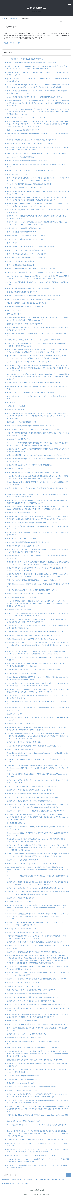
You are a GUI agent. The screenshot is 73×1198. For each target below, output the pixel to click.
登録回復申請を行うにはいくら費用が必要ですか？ (24, 1020)
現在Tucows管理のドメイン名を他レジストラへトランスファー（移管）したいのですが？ (38, 1139)
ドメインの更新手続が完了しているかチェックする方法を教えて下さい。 (32, 288)
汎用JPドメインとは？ (14, 714)
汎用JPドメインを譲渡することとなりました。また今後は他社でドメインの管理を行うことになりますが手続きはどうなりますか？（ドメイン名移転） (37, 883)
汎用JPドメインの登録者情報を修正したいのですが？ (25, 932)
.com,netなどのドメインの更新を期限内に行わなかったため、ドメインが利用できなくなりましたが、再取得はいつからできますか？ (37, 148)
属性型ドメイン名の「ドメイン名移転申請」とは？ (24, 538)
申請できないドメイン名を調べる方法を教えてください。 (26, 228)
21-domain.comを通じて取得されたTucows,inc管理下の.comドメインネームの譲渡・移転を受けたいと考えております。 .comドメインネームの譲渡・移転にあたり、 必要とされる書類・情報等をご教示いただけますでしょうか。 (38, 123)
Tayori (36, 1194)
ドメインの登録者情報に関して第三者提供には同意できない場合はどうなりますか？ (36, 295)
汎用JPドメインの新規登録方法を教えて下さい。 (24, 1090)
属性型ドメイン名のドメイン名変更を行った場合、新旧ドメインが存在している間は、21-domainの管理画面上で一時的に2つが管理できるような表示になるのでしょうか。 (38, 507)
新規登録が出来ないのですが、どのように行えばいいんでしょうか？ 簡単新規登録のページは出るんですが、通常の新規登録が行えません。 (37, 840)
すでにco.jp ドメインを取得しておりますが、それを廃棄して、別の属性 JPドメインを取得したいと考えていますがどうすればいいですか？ (37, 550)
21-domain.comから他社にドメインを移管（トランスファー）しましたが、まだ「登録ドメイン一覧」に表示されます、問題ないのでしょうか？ (37, 318)
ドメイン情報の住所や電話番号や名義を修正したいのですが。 (28, 160)
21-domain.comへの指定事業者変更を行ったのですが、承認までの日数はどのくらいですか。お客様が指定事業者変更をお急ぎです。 (37, 678)
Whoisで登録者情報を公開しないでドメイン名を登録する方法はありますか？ (33, 299)
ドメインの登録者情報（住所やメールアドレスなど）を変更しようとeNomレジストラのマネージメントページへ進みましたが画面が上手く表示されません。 (38, 179)
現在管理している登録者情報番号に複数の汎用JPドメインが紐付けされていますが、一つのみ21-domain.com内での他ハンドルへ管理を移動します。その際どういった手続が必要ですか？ (37, 767)
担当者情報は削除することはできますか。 (21, 609)
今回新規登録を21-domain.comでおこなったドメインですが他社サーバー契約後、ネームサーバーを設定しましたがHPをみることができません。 (37, 204)
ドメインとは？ (12, 243)
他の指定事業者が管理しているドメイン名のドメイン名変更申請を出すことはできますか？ (36, 702)
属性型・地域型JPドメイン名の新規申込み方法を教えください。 (29, 593)
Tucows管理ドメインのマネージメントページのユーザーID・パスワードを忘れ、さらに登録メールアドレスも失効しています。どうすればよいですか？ (38, 1150)
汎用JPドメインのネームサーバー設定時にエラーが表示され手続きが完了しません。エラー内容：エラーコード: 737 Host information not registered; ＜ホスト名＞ (37, 805)
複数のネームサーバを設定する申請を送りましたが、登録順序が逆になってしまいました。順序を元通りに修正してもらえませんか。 (36, 664)
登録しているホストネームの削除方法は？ (21, 749)
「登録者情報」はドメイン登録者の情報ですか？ (23, 1079)
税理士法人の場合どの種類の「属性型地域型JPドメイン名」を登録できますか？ (34, 580)
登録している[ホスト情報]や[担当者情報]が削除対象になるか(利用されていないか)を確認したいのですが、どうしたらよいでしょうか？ (37, 614)
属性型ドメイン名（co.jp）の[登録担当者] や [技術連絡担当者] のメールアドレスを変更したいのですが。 (38, 527)
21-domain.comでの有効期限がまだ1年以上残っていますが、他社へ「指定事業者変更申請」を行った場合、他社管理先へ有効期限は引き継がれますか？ (37, 444)
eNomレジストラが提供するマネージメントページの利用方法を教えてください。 (35, 97)
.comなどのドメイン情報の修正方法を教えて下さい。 (25, 59)
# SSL (12, 1183)
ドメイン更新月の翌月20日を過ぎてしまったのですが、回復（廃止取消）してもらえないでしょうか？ (37, 1029)
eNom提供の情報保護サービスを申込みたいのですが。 (26, 306)
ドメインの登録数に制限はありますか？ (20, 265)
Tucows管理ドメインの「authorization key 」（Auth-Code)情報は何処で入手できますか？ (36, 1126)
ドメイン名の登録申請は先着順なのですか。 (22, 232)
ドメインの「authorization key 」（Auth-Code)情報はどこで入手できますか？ (34, 62)
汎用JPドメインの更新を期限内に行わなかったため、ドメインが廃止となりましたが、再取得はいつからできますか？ (37, 781)
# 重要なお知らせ (15, 1180)
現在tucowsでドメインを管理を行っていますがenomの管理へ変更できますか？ (34, 382)
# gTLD (35, 1180)
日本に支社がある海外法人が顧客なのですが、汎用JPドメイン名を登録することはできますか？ (37, 1042)
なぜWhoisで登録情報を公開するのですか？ (22, 292)
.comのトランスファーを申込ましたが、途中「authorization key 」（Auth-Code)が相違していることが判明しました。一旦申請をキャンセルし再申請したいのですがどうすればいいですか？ (38, 376)
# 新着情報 (5, 1180)
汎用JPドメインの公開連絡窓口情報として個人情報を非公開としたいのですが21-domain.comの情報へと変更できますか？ (35, 923)
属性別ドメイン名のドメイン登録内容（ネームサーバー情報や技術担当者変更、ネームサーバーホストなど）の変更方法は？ (37, 569)
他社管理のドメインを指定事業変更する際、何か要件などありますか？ (31, 793)
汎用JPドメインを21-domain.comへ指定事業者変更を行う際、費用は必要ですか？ (35, 811)
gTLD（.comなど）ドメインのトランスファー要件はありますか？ (29, 362)
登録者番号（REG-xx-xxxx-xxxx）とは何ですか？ (23, 1083)
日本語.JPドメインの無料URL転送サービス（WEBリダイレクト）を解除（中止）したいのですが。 (38, 760)
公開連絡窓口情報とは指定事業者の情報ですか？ (23, 1076)
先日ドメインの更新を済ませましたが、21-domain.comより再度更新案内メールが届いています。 (37, 283)
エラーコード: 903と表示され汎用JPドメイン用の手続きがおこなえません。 (33, 797)
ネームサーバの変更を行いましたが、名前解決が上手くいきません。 (30, 184)
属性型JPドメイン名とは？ (16, 409)
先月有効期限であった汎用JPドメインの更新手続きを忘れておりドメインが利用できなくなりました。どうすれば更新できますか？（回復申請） (37, 728)
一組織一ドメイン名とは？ (16, 406)
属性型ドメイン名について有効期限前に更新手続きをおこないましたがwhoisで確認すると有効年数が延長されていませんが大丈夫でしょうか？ (38, 501)
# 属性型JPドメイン (58, 1180)
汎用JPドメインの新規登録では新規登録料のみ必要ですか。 (27, 993)
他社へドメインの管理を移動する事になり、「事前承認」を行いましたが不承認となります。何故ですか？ (37, 775)
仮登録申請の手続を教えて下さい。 (19, 468)
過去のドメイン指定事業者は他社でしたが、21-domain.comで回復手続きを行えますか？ (37, 1024)
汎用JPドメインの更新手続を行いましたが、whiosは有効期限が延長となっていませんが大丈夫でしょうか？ (38, 946)
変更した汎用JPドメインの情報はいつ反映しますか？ (25, 982)
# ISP (17, 1183)
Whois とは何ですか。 (14, 310)
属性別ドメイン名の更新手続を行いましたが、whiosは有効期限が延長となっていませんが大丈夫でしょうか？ (38, 460)
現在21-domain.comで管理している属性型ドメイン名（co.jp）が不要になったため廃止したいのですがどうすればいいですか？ (38, 495)
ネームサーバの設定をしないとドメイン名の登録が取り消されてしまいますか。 (34, 635)
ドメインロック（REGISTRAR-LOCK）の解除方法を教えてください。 (30, 170)
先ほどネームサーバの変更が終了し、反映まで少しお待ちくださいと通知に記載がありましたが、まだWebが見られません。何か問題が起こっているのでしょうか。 (37, 652)
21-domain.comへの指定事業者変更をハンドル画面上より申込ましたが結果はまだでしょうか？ (37, 877)
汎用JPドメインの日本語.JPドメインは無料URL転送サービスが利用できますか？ (35, 942)
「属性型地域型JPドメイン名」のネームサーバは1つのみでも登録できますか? (33, 669)
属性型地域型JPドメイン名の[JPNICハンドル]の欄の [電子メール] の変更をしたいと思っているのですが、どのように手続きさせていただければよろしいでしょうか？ (37, 575)
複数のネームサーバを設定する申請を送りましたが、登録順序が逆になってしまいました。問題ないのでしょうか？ (36, 217)
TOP (3, 18)
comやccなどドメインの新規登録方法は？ (21, 157)
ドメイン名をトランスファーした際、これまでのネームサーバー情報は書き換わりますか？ (36, 397)
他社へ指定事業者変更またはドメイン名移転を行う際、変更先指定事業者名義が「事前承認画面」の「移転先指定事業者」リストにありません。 (37, 937)
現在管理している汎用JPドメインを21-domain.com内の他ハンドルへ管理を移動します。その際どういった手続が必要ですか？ (37, 754)
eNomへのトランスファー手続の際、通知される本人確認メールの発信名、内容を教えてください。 (38, 387)
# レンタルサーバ (26, 1183)
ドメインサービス (13, 18)
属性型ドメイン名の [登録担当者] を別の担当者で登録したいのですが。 (31, 425)
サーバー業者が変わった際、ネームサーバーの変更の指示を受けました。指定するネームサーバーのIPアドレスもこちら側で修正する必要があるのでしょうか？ (37, 198)
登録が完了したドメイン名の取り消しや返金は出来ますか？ (27, 250)
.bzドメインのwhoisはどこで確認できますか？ (23, 130)
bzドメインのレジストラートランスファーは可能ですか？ (27, 117)
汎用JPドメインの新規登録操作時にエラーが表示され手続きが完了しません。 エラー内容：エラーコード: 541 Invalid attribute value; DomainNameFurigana (37, 1095)
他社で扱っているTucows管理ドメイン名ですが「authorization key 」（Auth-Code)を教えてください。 (37, 1116)
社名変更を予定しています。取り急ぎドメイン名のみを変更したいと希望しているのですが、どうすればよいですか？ (37, 696)
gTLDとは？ (11, 402)
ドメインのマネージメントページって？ (20, 174)
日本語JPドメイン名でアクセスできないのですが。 (24, 986)
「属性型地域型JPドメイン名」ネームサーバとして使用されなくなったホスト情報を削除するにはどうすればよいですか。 (37, 626)
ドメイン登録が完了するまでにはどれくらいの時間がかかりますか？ (30, 246)
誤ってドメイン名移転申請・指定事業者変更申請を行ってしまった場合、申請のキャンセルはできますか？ (38, 1064)
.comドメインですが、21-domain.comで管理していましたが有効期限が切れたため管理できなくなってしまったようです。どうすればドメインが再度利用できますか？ (38, 277)
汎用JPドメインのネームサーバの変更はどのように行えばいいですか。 (31, 1001)
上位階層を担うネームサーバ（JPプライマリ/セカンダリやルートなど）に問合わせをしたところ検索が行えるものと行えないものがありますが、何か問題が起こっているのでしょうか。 (38, 645)
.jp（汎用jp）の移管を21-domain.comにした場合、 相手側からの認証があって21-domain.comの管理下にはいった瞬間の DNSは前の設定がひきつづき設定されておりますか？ (37, 869)
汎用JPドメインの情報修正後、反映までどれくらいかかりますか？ (30, 790)
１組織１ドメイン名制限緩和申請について (21, 422)
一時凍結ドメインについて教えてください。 (22, 673)
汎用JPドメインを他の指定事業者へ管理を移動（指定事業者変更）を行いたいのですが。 (37, 979)
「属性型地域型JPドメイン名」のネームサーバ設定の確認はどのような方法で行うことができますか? (37, 658)
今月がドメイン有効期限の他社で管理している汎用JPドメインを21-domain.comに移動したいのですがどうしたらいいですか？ (38, 967)
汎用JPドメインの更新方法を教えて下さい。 (22, 723)
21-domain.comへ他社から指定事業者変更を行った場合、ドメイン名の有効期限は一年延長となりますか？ (37, 483)
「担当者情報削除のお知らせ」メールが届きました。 (25, 597)
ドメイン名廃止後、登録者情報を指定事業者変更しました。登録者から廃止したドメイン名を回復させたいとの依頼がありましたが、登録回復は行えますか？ (37, 1015)
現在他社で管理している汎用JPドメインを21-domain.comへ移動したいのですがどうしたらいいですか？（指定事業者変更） (38, 973)
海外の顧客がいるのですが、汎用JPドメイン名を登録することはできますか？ (33, 1047)
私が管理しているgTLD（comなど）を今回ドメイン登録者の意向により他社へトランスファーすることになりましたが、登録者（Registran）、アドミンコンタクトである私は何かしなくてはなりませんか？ (38, 368)
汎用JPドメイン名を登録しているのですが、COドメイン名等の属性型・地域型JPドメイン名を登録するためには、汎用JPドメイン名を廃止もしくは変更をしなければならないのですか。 (38, 1108)
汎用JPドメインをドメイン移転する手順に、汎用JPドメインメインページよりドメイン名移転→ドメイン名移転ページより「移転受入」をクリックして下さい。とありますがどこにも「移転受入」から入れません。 (37, 847)
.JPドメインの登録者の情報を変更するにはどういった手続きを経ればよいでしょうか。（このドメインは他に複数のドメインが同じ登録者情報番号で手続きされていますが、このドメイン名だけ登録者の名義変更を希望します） (37, 736)
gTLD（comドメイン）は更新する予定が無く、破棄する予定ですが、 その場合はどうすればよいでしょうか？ (38, 79)
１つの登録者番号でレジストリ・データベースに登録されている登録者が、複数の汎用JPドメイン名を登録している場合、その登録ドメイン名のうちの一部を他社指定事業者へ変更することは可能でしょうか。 (37, 1053)
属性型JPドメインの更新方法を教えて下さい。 (23, 513)
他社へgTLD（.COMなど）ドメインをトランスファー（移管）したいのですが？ (34, 340)
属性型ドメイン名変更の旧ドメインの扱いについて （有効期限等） (30, 465)
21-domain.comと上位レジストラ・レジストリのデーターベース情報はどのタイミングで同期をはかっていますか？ (37, 328)
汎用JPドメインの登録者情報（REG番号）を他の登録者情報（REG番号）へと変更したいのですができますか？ (38, 828)
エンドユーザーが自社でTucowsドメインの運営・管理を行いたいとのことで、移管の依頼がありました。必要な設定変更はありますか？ (38, 1160)
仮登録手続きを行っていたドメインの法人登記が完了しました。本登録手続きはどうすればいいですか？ (37, 556)
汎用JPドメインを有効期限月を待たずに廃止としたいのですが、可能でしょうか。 (35, 952)
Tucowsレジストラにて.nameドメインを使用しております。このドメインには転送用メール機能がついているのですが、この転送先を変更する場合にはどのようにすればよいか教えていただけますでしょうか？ (37, 1133)
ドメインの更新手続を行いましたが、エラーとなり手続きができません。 (32, 268)
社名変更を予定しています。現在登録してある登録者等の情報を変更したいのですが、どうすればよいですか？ (38, 709)
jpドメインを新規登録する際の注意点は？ (21, 261)
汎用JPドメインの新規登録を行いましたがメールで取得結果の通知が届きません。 (35, 888)
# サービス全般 (27, 1180)
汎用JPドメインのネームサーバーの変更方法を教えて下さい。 (28, 1034)
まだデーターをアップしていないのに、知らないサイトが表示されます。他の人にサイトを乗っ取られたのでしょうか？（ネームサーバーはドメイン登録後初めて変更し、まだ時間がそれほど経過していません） (38, 111)
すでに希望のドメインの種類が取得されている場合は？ (26, 257)
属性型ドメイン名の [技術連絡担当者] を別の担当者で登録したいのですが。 (33, 522)
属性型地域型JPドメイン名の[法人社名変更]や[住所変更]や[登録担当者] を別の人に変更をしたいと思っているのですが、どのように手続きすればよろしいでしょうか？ (38, 563)
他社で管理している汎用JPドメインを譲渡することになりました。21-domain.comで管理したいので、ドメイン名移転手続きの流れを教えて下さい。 (38, 893)
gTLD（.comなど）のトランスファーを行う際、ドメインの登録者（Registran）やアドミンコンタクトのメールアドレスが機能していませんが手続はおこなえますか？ (37, 356)
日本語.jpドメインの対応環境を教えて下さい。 (23, 928)
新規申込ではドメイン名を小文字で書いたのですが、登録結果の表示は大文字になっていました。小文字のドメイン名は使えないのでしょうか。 (37, 223)
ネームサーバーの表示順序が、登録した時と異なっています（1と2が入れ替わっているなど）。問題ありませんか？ (37, 1166)
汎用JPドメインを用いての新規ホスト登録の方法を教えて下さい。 (30, 801)
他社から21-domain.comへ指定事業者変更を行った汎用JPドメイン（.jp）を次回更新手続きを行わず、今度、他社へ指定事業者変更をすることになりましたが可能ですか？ (38, 854)
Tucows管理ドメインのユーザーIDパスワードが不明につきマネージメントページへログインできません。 (38, 1144)
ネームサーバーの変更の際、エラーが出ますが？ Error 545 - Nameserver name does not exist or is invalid (37, 211)
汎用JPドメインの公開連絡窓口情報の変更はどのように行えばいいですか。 (33, 997)
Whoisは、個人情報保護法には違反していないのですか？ (26, 303)
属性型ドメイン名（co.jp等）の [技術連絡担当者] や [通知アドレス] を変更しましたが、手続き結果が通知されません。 (38, 450)
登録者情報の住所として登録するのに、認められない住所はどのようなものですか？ (36, 1060)
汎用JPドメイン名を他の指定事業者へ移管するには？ (25, 742)
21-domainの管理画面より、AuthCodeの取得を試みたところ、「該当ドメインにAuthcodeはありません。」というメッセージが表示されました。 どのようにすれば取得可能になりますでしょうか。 (38, 103)
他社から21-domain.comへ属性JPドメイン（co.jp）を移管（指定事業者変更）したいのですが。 (38, 585)
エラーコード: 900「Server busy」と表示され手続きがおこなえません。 (32, 786)
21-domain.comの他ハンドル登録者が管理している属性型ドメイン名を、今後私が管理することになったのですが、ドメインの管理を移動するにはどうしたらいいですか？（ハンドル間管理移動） (37, 415)
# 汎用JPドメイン (9, 43)
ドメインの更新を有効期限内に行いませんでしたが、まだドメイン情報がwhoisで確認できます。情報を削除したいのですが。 (38, 92)
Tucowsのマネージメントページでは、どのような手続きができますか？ (32, 1155)
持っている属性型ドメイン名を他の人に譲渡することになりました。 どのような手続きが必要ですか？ (37, 533)
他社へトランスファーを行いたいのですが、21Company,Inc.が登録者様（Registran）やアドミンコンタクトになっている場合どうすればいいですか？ (38, 67)
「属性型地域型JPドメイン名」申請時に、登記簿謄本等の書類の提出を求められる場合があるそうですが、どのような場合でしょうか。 (37, 1101)
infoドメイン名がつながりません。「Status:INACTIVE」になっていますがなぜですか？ (36, 153)
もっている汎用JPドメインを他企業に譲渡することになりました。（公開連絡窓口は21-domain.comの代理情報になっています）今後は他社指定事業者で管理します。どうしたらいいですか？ (38, 907)
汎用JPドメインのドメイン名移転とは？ (21, 901)
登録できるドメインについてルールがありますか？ (24, 324)
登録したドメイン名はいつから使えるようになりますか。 (26, 235)
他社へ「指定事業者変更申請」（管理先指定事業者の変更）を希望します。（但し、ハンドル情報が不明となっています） (38, 434)
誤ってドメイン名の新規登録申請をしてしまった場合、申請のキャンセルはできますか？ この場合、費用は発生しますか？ (37, 1070)
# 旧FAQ (18, 43)
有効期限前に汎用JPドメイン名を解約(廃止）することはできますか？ (31, 990)
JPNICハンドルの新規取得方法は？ (19, 439)
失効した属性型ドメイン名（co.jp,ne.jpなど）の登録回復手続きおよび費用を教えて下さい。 (37, 489)
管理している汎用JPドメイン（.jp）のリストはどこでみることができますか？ (34, 863)
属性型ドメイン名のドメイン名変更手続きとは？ (23, 546)
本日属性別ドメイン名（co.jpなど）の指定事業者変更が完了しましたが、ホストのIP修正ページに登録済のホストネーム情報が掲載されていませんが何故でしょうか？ (37, 477)
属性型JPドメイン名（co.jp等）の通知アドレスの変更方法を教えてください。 (34, 429)
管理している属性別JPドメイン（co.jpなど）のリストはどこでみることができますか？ (37, 455)
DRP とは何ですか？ (14, 314)
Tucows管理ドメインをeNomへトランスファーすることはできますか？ (31, 143)
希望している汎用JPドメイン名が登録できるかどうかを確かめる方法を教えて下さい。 (36, 1004)
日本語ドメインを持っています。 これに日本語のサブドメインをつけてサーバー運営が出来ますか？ (37, 718)
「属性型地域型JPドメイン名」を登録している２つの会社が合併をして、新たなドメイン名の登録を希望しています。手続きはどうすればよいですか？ (37, 684)
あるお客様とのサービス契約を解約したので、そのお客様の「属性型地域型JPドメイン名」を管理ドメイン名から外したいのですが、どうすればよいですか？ (38, 690)
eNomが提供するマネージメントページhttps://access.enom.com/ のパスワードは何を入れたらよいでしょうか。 (38, 192)
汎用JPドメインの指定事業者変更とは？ (21, 898)
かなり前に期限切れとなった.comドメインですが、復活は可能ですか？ (31, 140)
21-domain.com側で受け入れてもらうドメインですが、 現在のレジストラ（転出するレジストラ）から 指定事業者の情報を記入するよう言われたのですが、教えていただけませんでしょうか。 (38, 916)
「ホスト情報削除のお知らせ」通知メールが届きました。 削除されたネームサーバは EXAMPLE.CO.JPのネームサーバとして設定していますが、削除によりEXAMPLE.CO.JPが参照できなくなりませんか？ (38, 603)
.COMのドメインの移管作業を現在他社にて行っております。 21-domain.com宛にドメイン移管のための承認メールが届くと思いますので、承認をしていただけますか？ (38, 350)
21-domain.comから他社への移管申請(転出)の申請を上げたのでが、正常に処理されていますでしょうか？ (37, 834)
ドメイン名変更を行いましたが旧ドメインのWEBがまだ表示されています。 (33, 472)
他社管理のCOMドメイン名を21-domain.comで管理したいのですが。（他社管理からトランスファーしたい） (37, 73)
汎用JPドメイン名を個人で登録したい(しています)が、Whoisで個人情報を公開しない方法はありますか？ (38, 1009)
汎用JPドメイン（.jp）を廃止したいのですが (22, 860)
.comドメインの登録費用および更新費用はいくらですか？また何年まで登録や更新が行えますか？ (37, 135)
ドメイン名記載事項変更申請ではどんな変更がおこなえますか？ (29, 542)
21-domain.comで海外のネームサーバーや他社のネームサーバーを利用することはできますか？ (37, 165)
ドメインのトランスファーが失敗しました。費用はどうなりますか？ (30, 392)
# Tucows (5, 1183)
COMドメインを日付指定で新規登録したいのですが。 (25, 239)
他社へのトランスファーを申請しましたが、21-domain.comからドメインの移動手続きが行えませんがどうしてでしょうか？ (37, 344)
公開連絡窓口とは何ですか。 (17, 823)
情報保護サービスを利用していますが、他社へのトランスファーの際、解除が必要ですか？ (36, 334)
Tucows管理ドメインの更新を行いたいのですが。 (24, 1121)
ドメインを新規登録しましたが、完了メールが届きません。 (27, 254)
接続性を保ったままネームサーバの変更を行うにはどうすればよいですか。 (33, 639)
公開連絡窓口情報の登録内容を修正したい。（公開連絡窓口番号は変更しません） (34, 746)
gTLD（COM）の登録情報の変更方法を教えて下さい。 (25, 187)
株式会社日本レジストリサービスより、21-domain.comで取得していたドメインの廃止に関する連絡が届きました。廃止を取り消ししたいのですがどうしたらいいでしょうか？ (37, 517)
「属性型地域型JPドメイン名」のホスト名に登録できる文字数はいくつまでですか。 (36, 631)
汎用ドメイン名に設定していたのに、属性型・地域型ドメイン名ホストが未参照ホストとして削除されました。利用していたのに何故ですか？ (37, 620)
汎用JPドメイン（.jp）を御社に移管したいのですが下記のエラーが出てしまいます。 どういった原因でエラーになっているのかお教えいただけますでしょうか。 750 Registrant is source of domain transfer (38, 816)
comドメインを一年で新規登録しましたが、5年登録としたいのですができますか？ (35, 272)
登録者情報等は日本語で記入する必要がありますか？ (25, 1037)
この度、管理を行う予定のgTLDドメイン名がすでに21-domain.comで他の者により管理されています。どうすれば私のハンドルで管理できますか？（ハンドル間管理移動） (38, 85)
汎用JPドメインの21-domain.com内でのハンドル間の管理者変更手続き (31, 1087)
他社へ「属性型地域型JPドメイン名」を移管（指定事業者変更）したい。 (32, 590)
